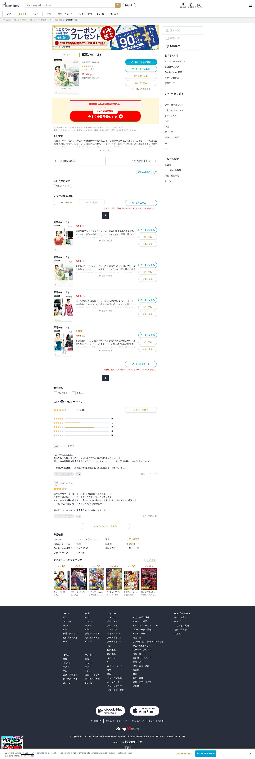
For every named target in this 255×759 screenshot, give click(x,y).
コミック (33, 20)
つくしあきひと (112, 595)
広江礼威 (74, 595)
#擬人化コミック (63, 186)
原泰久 (56, 595)
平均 (78, 410)
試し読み (143, 83)
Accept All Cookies (206, 753)
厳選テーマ (170, 83)
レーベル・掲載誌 (173, 170)
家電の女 (58, 20)
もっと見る (107, 150)
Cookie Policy (27, 756)
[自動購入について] (155, 172)
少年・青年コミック (174, 105)
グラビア (169, 132)
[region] (127, 754)
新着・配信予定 (172, 175)
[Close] (250, 753)
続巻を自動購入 (144, 172)
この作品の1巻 (68, 161)
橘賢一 (132, 595)
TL (166, 148)
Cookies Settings (184, 753)
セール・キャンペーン (175, 61)
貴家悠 (126, 595)
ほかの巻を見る (143, 89)
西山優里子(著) (88, 62)
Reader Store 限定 (173, 72)
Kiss (97, 62)
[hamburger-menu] (250, 5)
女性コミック (46, 20)
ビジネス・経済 (172, 137)
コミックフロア (20, 20)
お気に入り (143, 76)
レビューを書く (88, 69)
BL (166, 143)
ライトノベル (171, 115)
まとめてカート (143, 203)
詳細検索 (128, 5)
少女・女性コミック (174, 110)
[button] (156, 721)
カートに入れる (143, 69)
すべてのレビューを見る (105, 526)
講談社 (132, 544)
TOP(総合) (6, 20)
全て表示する (107, 241)
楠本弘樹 (92, 595)
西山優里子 (62, 393)
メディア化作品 (172, 77)
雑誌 (167, 126)
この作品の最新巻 (141, 161)
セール (168, 181)
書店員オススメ (172, 67)
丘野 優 (155, 595)
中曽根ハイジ (146, 595)
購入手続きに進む (143, 62)
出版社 (168, 165)
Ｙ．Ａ (99, 595)
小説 (167, 121)
